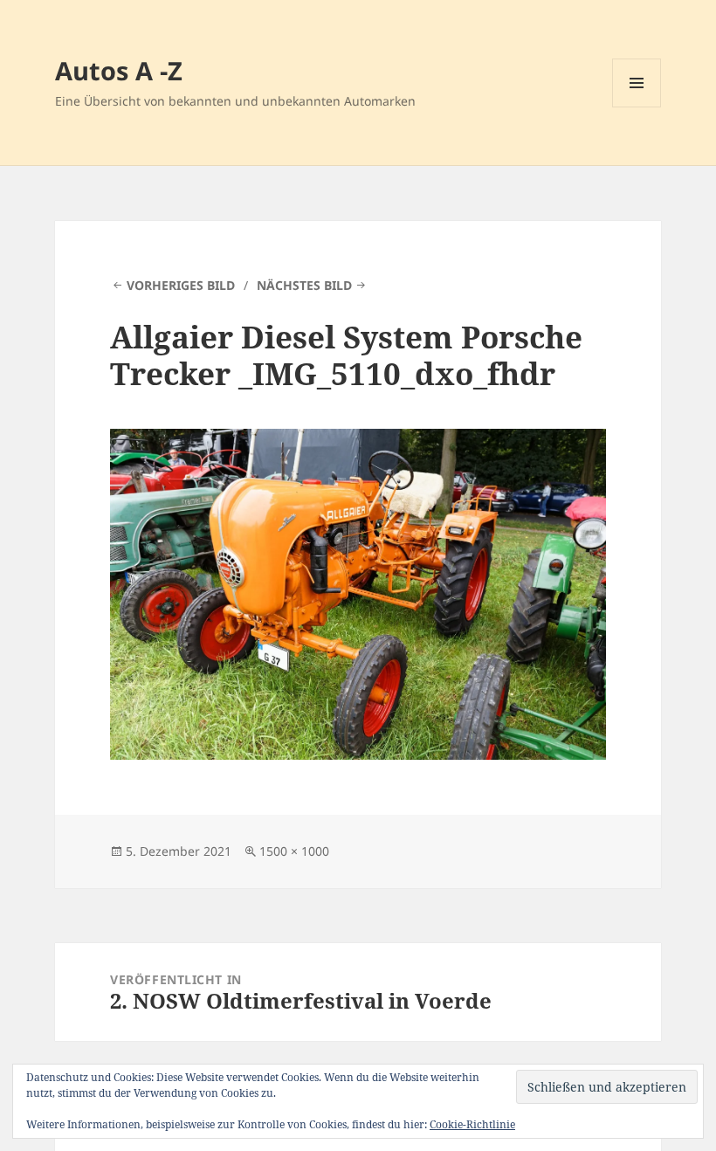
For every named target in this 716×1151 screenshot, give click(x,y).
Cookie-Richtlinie (472, 1124)
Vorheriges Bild (181, 285)
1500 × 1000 (294, 851)
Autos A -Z (118, 70)
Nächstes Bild (304, 285)
